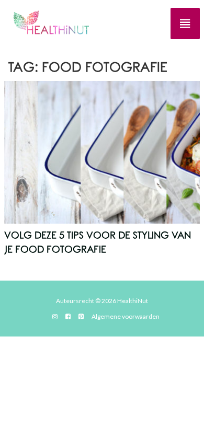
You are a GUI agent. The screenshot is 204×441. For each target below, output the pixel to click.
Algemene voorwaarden (126, 316)
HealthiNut (132, 301)
